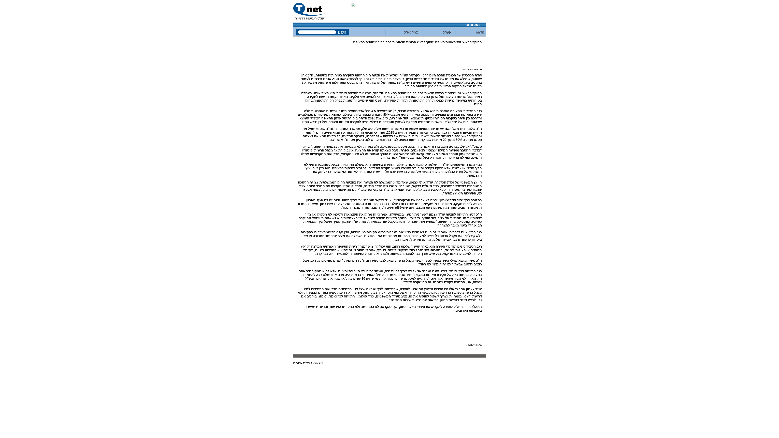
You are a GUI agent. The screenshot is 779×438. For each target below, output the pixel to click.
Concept (317, 363)
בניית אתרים (301, 363)
